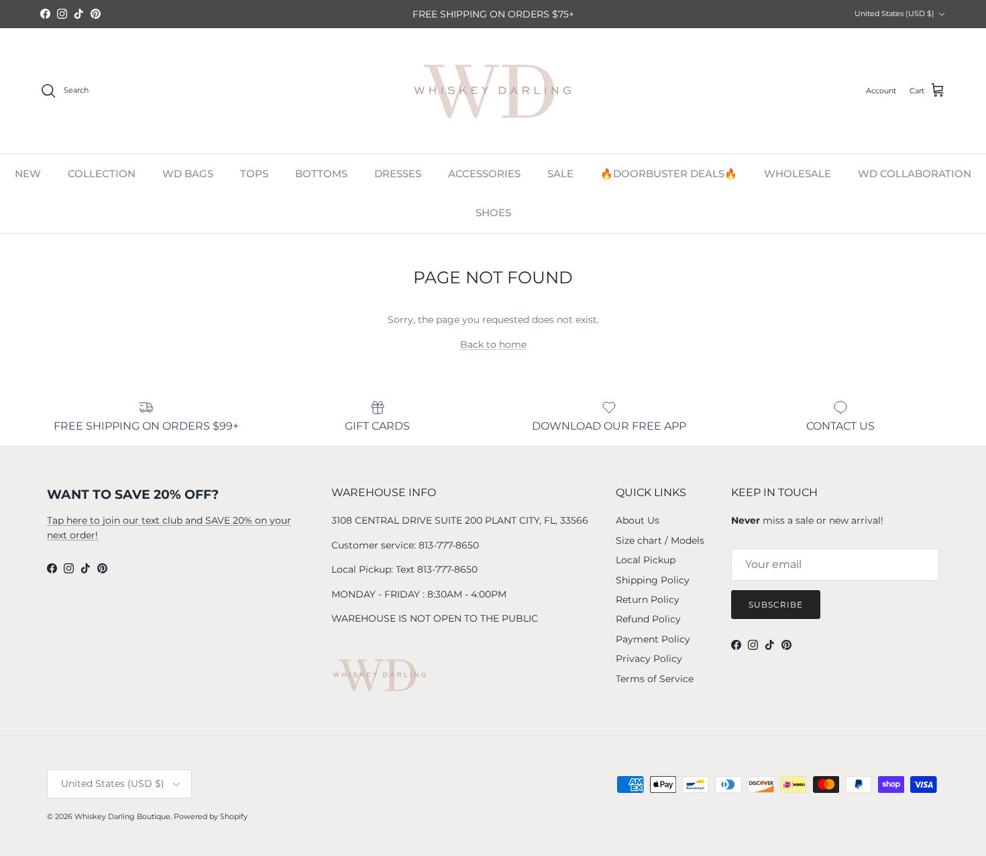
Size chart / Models (660, 540)
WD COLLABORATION (914, 173)
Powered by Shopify (211, 816)
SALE (560, 173)
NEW (28, 173)
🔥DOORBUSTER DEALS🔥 (668, 173)
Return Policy (647, 599)
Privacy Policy (649, 659)
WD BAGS (187, 173)
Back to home (493, 344)
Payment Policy (653, 639)
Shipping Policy (653, 580)
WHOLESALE (797, 173)
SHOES (493, 212)
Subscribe (776, 605)
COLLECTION (101, 173)
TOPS (254, 173)
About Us (637, 520)
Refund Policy (648, 619)
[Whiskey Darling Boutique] (493, 91)
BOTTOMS (321, 173)
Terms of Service (655, 679)
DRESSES (397, 173)
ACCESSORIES (484, 173)
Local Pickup (645, 560)
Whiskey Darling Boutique (122, 816)
